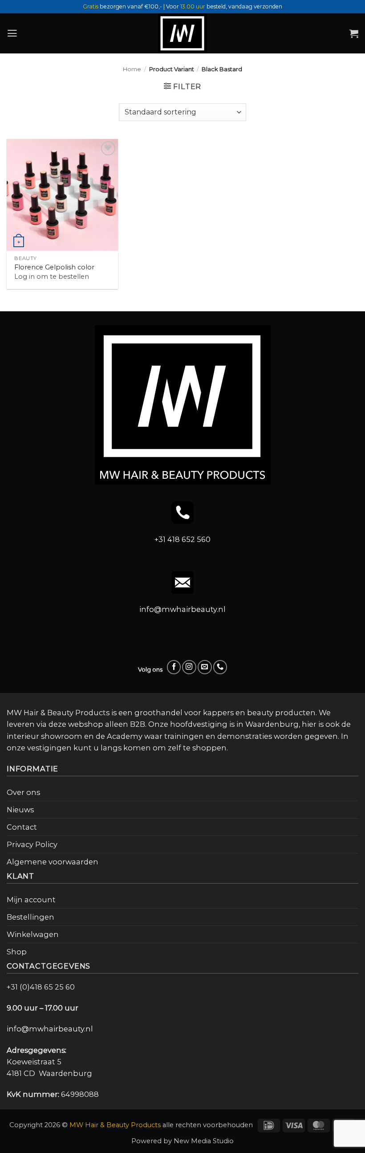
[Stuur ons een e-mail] (205, 667)
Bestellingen (30, 917)
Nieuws (20, 809)
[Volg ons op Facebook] (174, 667)
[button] (12, 33)
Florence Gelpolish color (54, 267)
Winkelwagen (33, 934)
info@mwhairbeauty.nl (182, 609)
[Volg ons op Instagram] (189, 667)
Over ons (23, 792)
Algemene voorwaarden (52, 861)
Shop (17, 951)
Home (132, 69)
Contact (22, 827)
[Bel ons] (220, 667)
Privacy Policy (32, 844)
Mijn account (31, 899)
